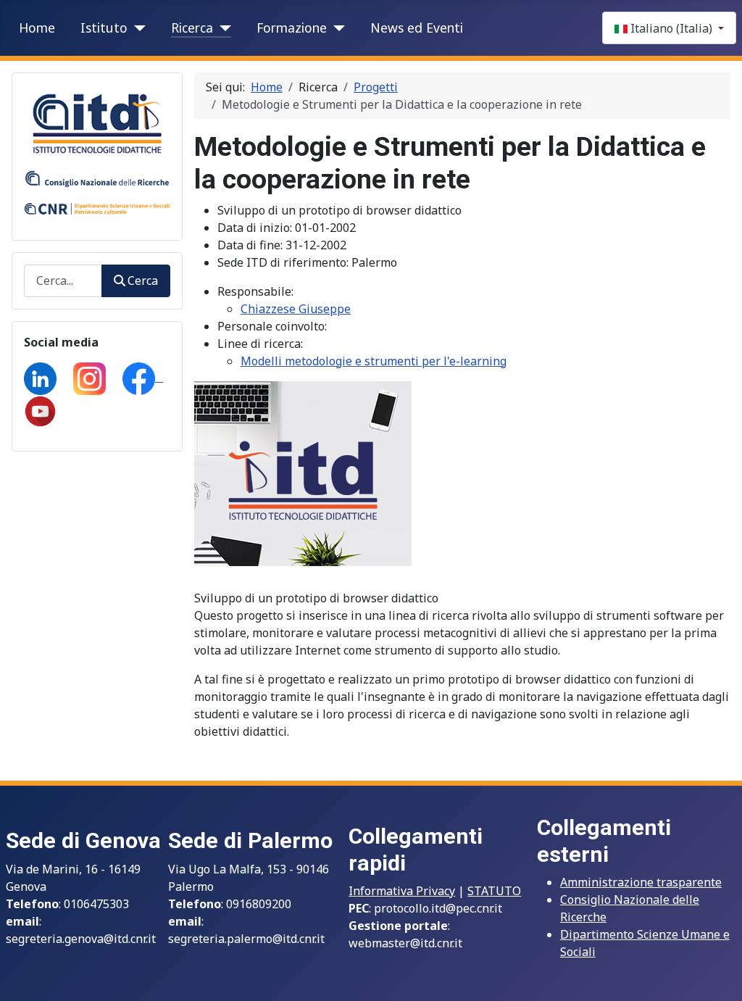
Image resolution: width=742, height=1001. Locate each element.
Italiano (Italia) (671, 28)
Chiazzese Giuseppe (296, 309)
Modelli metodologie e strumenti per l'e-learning (374, 361)
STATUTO (494, 891)
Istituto (104, 27)
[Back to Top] (716, 974)
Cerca (143, 280)
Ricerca (192, 27)
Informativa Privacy (402, 891)
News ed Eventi (416, 27)
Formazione (292, 27)
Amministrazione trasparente (641, 882)
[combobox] (63, 281)
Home (37, 27)
